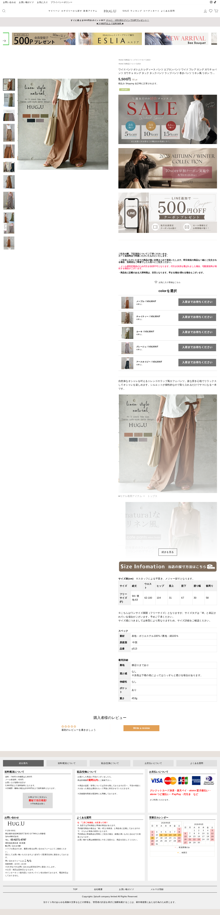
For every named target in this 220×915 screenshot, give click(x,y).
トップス (134, 60)
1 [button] (104, 47)
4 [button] (111, 47)
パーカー (142, 60)
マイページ (54, 11)
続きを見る (168, 552)
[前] (7, 39)
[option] (110, 22)
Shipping (130, 83)
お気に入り (42, 2)
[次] (212, 39)
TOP (75, 889)
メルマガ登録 (157, 889)
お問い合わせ (9, 2)
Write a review (141, 728)
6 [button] (116, 47)
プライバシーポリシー (61, 2)
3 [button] (109, 47)
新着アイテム (90, 11)
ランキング (136, 11)
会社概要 (98, 889)
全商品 (126, 60)
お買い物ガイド (26, 2)
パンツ (133, 64)
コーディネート (151, 11)
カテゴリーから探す (71, 11)
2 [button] (106, 47)
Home (121, 60)
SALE (126, 11)
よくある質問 (168, 11)
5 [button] (113, 47)
